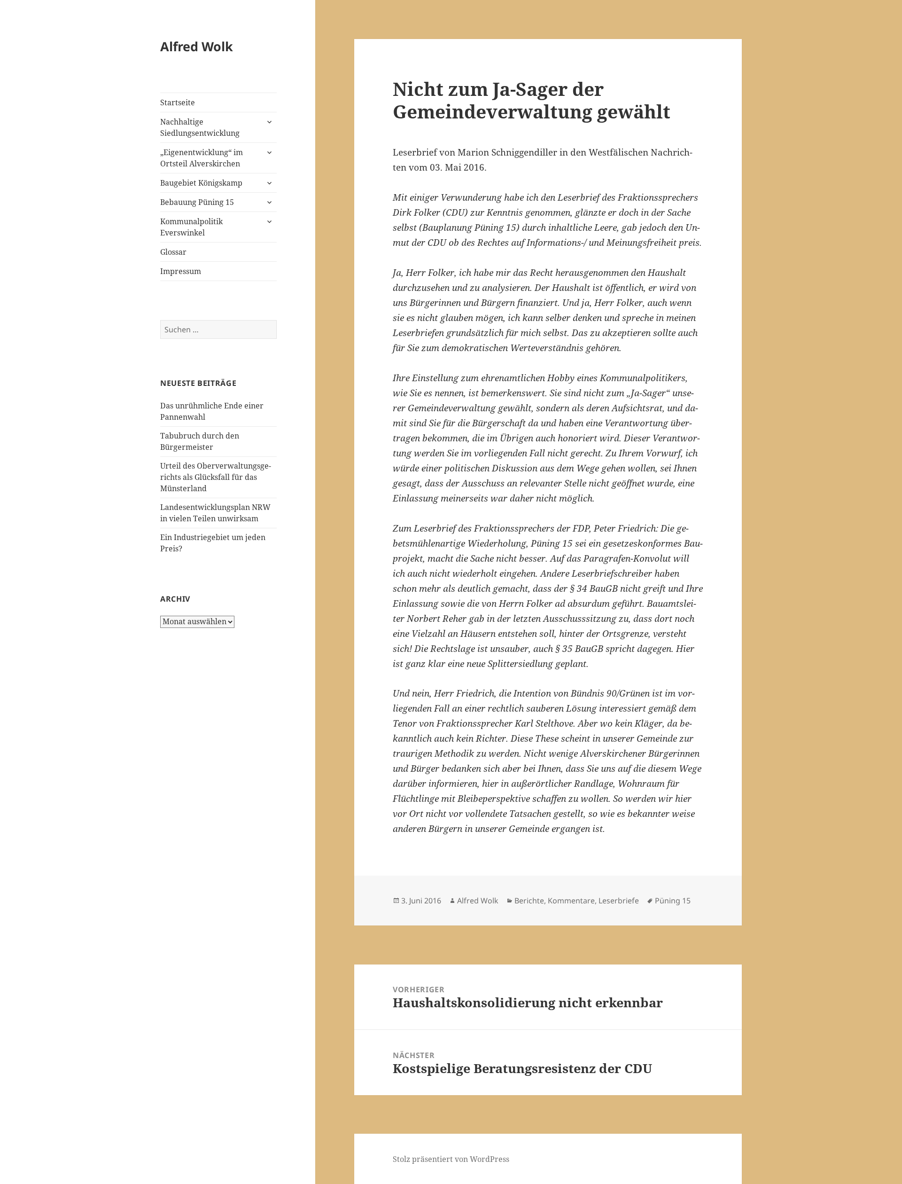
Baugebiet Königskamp (201, 183)
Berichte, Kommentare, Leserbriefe (576, 900)
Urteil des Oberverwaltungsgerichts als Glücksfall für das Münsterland (215, 477)
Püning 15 (673, 900)
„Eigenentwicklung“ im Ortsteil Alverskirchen (201, 158)
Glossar (173, 252)
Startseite (177, 102)
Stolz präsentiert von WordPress (451, 1159)
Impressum (180, 271)
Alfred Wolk (196, 46)
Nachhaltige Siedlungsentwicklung (200, 127)
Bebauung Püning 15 (197, 202)
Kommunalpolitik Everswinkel (191, 227)
